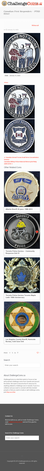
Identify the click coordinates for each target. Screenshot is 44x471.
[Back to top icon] (22, 456)
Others (6, 82)
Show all (36, 25)
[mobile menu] (41, 3)
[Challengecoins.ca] (22, 3)
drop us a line (10, 392)
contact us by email (15, 422)
